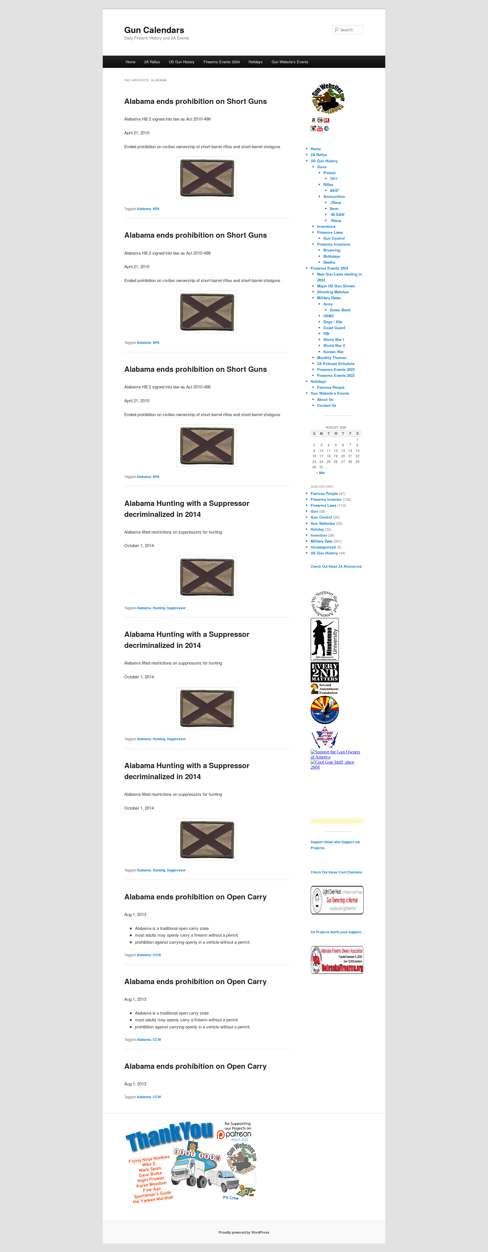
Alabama (144, 208)
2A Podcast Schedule (335, 363)
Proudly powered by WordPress (244, 1232)
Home (130, 61)
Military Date (321, 541)
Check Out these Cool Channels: (337, 872)
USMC (328, 315)
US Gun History (182, 61)
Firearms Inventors (333, 244)
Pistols (329, 172)
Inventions (326, 226)
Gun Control (334, 238)
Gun (314, 511)
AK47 (334, 190)
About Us (325, 399)
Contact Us (326, 405)
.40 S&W (337, 214)
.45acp (335, 220)
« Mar (320, 472)
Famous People (331, 387)
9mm (334, 208)
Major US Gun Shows (336, 286)
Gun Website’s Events (290, 61)
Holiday (317, 529)
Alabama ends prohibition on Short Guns (195, 101)
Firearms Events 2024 (222, 61)
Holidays (256, 61)
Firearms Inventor (326, 499)
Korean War (333, 351)
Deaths (329, 262)
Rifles (328, 184)
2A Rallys (152, 61)
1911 (334, 178)
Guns (321, 166)
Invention (319, 535)
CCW (157, 954)
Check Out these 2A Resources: (337, 566)
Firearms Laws (330, 232)
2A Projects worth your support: (336, 931)
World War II (334, 345)
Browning (331, 250)
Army (328, 304)
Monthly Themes (331, 357)
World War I (333, 339)
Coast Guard (334, 327)
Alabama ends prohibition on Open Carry (195, 896)
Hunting (159, 607)
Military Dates (329, 297)
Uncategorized (323, 547)
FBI (326, 333)
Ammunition (334, 196)
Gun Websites (323, 523)
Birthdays (331, 256)
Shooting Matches (333, 291)
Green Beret (340, 310)
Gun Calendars (154, 29)
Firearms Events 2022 (336, 375)
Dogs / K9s (332, 321)
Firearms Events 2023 (336, 369)
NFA (156, 208)
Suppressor (176, 607)
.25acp (335, 202)
